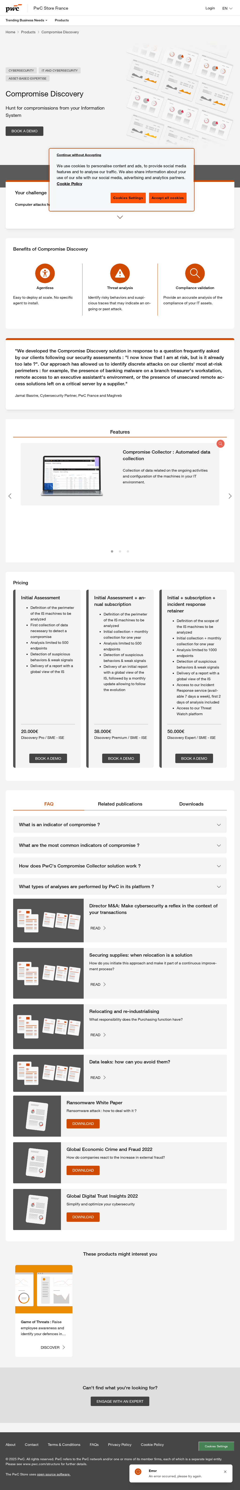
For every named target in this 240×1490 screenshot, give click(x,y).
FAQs (94, 1444)
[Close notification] (225, 1471)
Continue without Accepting (79, 155)
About (10, 1444)
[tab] (120, 432)
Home (10, 32)
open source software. (54, 1474)
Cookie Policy (152, 1444)
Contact (31, 1444)
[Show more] (120, 217)
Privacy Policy (119, 1444)
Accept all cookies (168, 198)
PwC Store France (51, 8)
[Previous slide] (10, 496)
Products (62, 20)
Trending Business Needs (25, 20)
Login (210, 8)
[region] (122, 179)
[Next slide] (230, 496)
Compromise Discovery (60, 32)
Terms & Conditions (64, 1444)
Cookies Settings (216, 1446)
